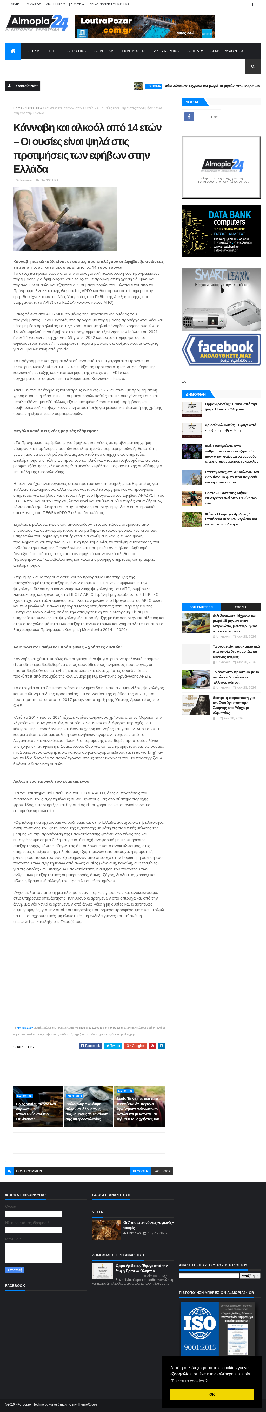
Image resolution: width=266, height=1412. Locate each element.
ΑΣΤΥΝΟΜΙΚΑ (166, 51)
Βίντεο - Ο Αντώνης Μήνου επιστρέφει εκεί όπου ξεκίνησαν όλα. (231, 498)
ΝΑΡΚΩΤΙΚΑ (33, 108)
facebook (162, 1171)
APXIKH (15, 4)
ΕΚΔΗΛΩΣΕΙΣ (134, 51)
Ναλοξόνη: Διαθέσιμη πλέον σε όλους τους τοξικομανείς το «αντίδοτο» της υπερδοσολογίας (88, 1111)
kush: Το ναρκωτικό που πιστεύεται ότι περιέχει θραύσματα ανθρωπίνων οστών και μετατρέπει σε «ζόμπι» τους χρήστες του (138, 1109)
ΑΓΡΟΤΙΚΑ (76, 51)
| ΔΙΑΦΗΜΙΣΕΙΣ (55, 4)
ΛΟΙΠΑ (193, 51)
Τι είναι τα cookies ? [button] (189, 1381)
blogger (140, 1171)
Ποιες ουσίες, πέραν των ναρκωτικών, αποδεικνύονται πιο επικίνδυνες (36, 1111)
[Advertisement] (107, 1069)
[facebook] (253, 4)
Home (17, 108)
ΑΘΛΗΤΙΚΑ (104, 51)
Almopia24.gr (25, 1027)
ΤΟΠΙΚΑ (32, 51)
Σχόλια (241, 607)
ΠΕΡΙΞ (53, 51)
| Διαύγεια (76, 4)
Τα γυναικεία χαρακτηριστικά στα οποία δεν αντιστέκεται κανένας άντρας (236, 651)
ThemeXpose (87, 1404)
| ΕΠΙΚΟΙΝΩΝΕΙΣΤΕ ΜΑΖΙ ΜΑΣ (109, 4)
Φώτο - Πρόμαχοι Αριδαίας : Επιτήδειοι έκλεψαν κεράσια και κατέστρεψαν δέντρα (231, 519)
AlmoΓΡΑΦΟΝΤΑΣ (227, 51)
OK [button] (212, 1394)
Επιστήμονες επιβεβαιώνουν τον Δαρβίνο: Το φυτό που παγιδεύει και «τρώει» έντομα (232, 477)
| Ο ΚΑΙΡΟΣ (33, 4)
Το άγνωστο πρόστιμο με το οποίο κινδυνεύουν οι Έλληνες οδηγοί (236, 677)
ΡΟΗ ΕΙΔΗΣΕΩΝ (201, 607)
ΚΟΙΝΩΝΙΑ (131, 86)
